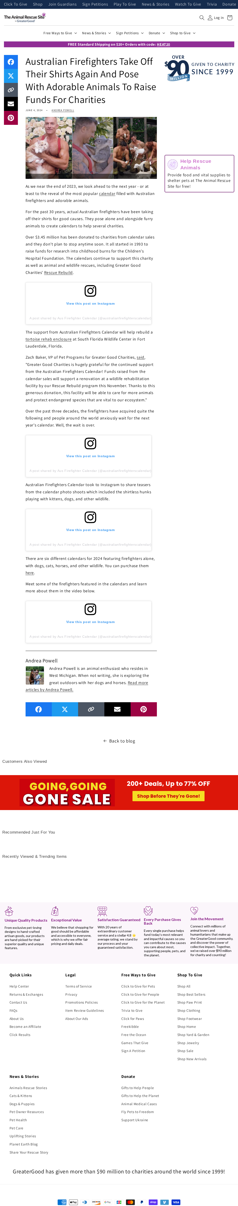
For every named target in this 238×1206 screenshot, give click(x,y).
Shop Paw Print (189, 1002)
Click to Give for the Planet (143, 1002)
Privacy (71, 994)
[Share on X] (11, 76)
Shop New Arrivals (192, 1058)
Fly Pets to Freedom (137, 1111)
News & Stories (155, 4)
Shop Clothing (188, 1010)
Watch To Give (188, 4)
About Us (17, 1018)
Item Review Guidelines (84, 1010)
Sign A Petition (133, 1050)
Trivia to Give (131, 1010)
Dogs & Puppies (22, 1103)
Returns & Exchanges (26, 994)
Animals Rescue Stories (28, 1087)
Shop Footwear (189, 1018)
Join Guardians (62, 4)
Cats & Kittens (21, 1095)
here (30, 572)
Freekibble (130, 1026)
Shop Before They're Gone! (168, 796)
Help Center (19, 986)
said (140, 357)
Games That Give (135, 1042)
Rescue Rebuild (58, 272)
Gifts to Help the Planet (140, 1095)
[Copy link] (11, 90)
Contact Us (18, 1002)
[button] (202, 17)
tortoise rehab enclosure (49, 339)
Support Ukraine (134, 1119)
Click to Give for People (140, 994)
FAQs (13, 1010)
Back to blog (122, 741)
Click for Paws (132, 1018)
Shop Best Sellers (191, 994)
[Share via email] (11, 104)
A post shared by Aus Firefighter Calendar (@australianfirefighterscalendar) (91, 318)
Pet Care (16, 1128)
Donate (229, 4)
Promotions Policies (81, 1002)
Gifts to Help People (137, 1087)
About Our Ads (76, 1018)
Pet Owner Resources (27, 1111)
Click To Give (16, 4)
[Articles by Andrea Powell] (35, 675)
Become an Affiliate (25, 1026)
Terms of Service (78, 986)
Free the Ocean (133, 1034)
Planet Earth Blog (24, 1144)
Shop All (184, 986)
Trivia (212, 4)
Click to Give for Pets (138, 986)
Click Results (20, 1034)
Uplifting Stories (23, 1136)
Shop (38, 4)
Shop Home (186, 1026)
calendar (107, 193)
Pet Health (18, 1119)
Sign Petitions (95, 4)
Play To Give (125, 4)
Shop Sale (185, 1050)
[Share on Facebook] (11, 62)
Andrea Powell (63, 110)
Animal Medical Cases (139, 1103)
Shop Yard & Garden (193, 1034)
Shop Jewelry (188, 1042)
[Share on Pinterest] (11, 118)
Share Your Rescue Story (29, 1152)
